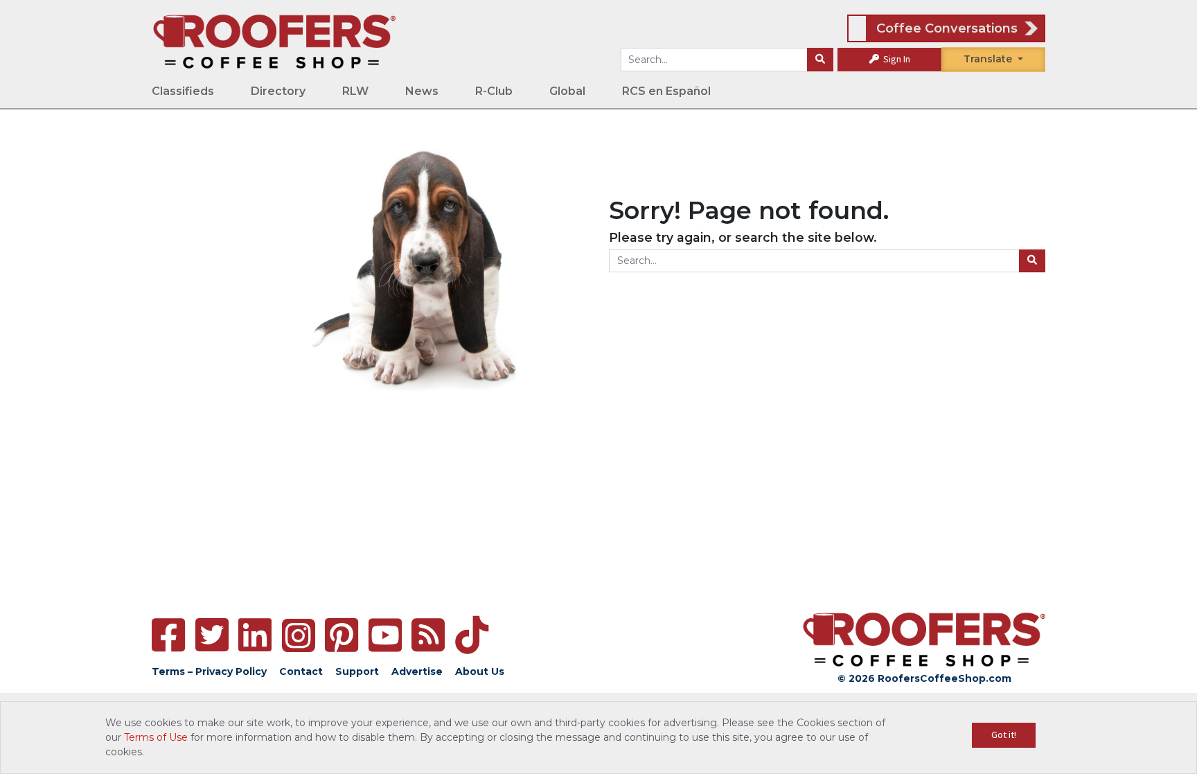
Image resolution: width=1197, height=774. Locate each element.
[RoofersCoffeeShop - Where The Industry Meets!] (274, 41)
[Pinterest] (341, 635)
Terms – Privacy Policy (209, 671)
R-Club (494, 91)
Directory (278, 91)
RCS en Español (666, 91)
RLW (355, 91)
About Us (479, 671)
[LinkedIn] (255, 635)
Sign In (895, 59)
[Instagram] (298, 635)
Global (567, 91)
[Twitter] (212, 635)
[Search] (820, 59)
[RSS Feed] (428, 635)
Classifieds (183, 91)
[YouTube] (385, 635)
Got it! (1003, 734)
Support (357, 671)
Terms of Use (156, 737)
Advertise (417, 671)
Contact (301, 671)
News (421, 91)
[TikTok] (471, 635)
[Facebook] (168, 635)
